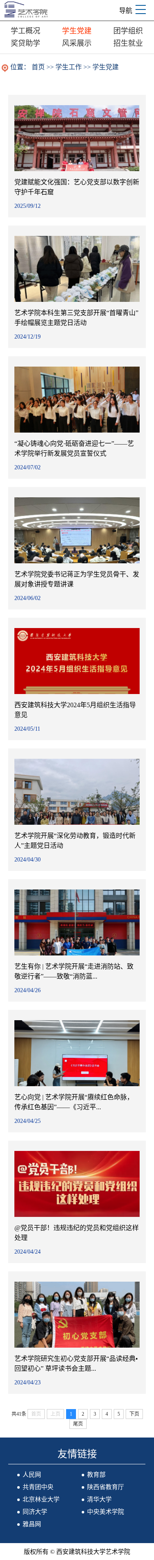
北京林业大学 (41, 1499)
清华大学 (99, 1499)
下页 (134, 1414)
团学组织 (128, 31)
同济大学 (35, 1511)
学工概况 (25, 31)
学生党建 (77, 31)
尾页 (78, 1424)
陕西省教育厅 (105, 1487)
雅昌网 (32, 1524)
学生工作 (68, 67)
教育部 (96, 1474)
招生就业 (128, 43)
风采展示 (77, 43)
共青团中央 (38, 1487)
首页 (38, 67)
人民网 (32, 1474)
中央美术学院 (105, 1511)
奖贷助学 (25, 43)
